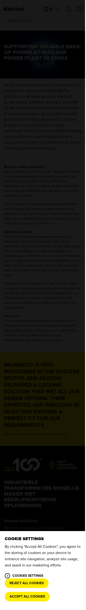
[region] (43, 570)
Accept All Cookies (27, 596)
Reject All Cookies (27, 583)
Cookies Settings (27, 576)
